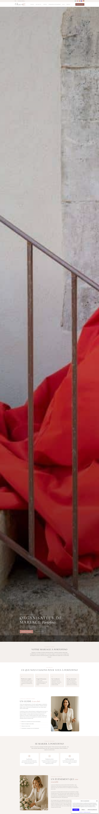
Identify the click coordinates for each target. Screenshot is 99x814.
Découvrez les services (39, 631)
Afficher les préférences (92, 809)
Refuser (83, 809)
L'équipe (45, 4)
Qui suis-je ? (38, 4)
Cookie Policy (81, 812)
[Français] (81, 1)
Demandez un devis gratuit (26, 631)
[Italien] (75, 1)
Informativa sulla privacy (86, 812)
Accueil (32, 4)
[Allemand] (83, 1)
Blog (63, 4)
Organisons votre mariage (55, 4)
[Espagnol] (79, 1)
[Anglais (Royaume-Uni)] (77, 1)
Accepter (76, 809)
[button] (96, 800)
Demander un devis (80, 4)
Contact (68, 4)
